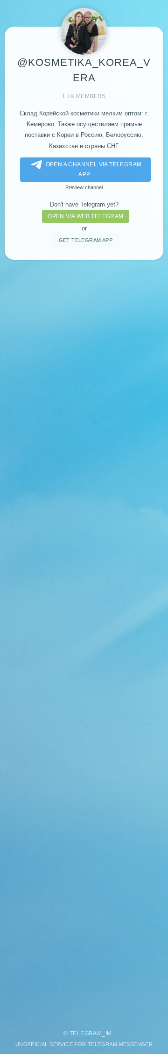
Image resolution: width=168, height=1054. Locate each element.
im (108, 1033)
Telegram (86, 1033)
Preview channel (84, 187)
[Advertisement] (84, 640)
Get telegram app (85, 240)
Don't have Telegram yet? (84, 204)
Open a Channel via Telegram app (94, 169)
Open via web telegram (85, 216)
